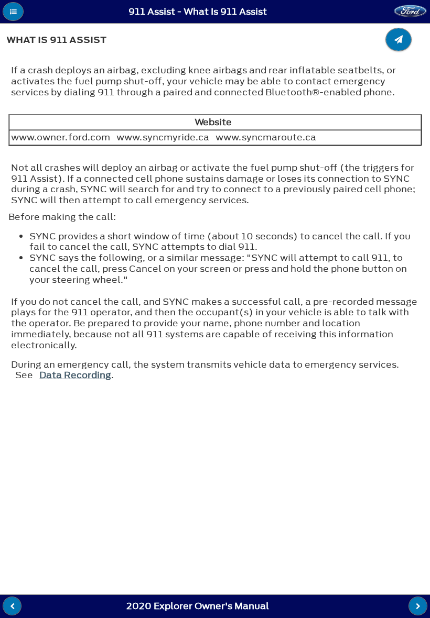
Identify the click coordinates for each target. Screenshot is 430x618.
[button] (13, 11)
